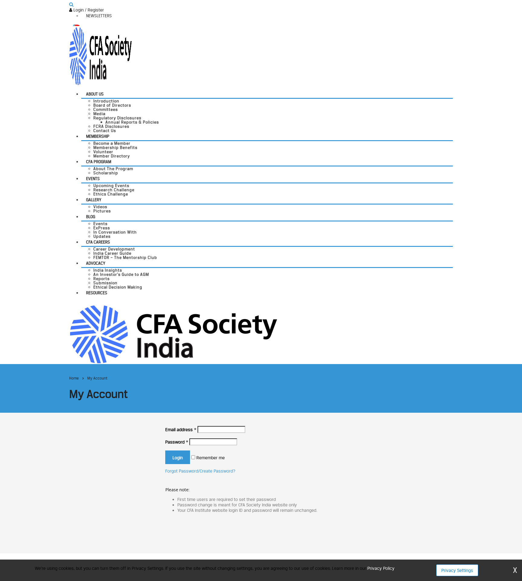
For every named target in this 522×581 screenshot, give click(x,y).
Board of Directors (112, 105)
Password (176, 441)
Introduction (106, 100)
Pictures (102, 210)
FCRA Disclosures (111, 126)
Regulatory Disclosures (117, 117)
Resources (96, 292)
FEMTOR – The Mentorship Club (125, 257)
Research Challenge (113, 189)
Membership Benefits (115, 147)
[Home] (173, 333)
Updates (102, 236)
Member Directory (111, 155)
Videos (100, 206)
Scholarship (105, 172)
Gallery (93, 199)
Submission (105, 282)
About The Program (113, 168)
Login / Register (88, 9)
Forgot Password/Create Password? (200, 470)
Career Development (114, 249)
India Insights (107, 270)
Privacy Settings (457, 570)
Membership (97, 136)
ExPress (101, 227)
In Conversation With (115, 232)
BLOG (90, 216)
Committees (105, 109)
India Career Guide (112, 253)
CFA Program (98, 161)
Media (99, 113)
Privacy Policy (380, 568)
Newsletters (99, 15)
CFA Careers (98, 242)
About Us (95, 94)
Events (93, 178)
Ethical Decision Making (117, 287)
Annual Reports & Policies (132, 122)
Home (74, 378)
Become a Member (111, 143)
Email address (180, 429)
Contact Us (104, 130)
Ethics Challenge (110, 194)
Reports (101, 278)
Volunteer (103, 151)
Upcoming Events (111, 185)
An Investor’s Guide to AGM (121, 274)
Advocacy (95, 263)
